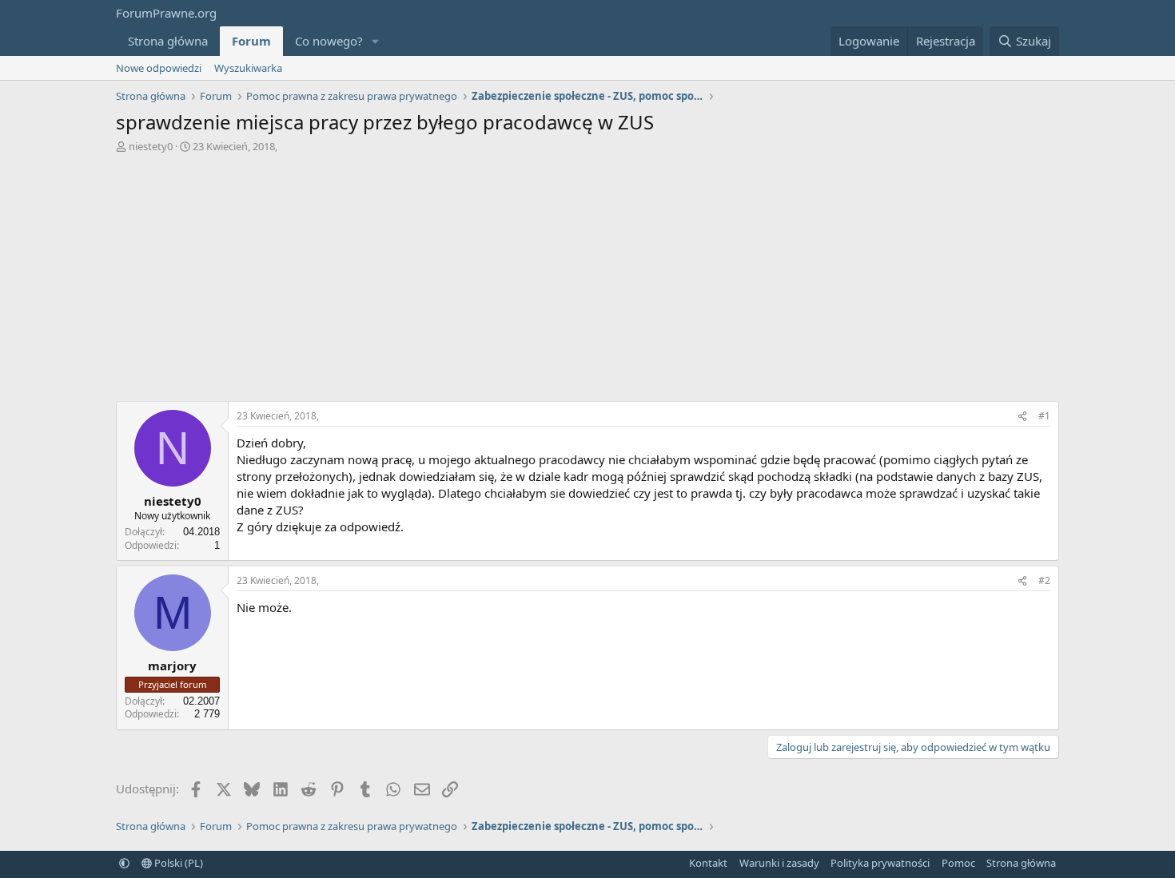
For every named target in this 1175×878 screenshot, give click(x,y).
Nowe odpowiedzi (158, 68)
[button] (375, 41)
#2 (1044, 580)
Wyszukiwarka (248, 68)
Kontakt (708, 863)
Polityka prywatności (880, 863)
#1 (1044, 416)
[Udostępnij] (1022, 416)
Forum (251, 41)
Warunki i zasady (779, 863)
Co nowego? (329, 41)
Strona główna (168, 41)
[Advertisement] (587, 281)
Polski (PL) (177, 863)
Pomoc (958, 863)
